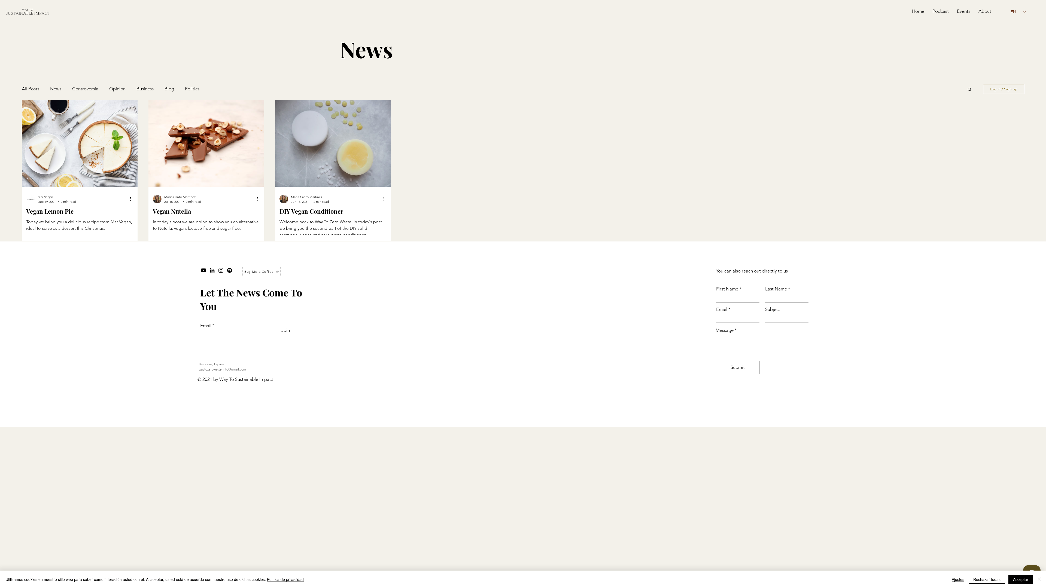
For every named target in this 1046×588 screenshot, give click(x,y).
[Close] (1039, 579)
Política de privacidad (285, 579)
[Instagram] (221, 270)
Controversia (85, 88)
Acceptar (1020, 579)
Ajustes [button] (958, 579)
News (55, 88)
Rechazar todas (987, 579)
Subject (772, 309)
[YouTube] (203, 270)
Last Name (776, 289)
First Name (727, 289)
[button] (969, 90)
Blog (169, 88)
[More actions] (132, 199)
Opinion (117, 88)
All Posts (30, 88)
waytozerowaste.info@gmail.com (222, 369)
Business (145, 88)
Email (205, 325)
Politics (192, 88)
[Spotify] (229, 270)
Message (725, 330)
